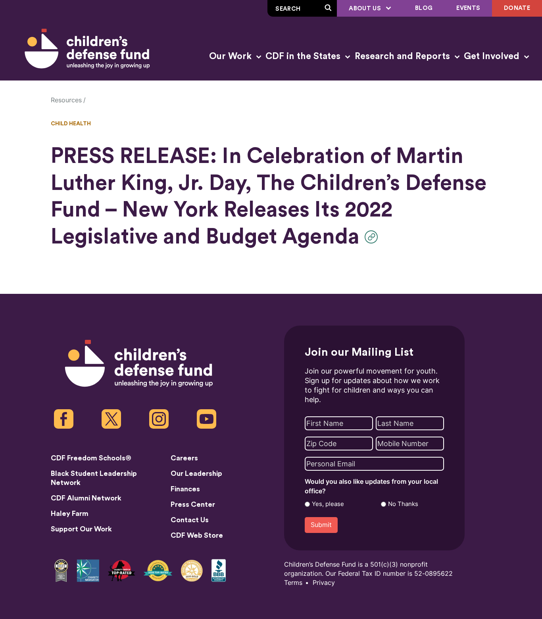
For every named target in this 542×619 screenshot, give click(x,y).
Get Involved (493, 56)
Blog (423, 8)
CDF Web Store (197, 535)
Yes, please (328, 504)
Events (468, 8)
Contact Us (190, 519)
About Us (365, 8)
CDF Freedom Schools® (91, 458)
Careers (184, 458)
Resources (66, 100)
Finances (185, 489)
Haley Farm (69, 513)
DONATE (517, 8)
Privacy (324, 582)
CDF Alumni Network (86, 498)
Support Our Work (81, 529)
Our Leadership (196, 473)
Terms (293, 582)
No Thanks (403, 504)
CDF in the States (304, 56)
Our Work (231, 56)
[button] (373, 236)
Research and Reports (403, 56)
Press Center (193, 504)
